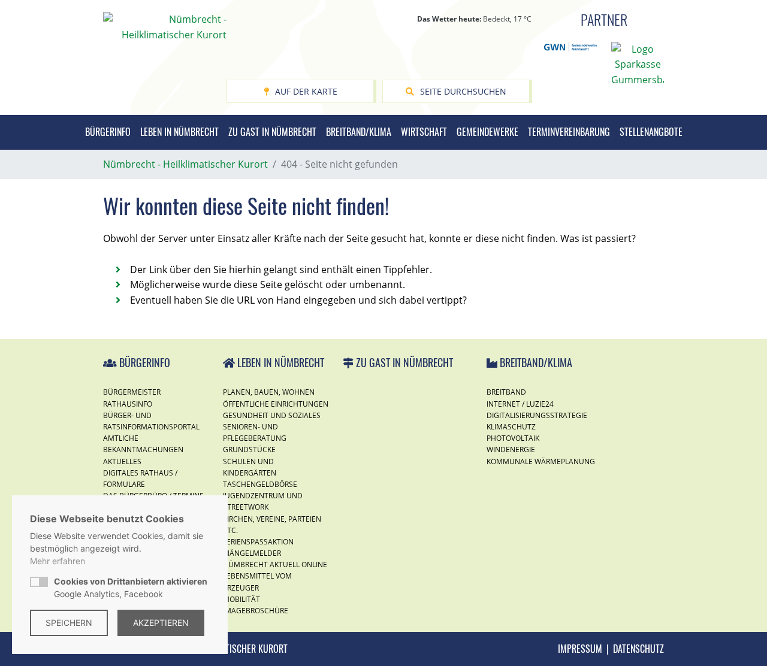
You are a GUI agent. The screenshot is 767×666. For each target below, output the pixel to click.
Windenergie (511, 449)
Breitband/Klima (358, 132)
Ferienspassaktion (258, 542)
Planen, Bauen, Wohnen (269, 392)
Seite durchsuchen (463, 91)
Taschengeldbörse (260, 484)
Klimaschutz (511, 427)
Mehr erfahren (57, 561)
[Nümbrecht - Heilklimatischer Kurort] (165, 26)
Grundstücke (249, 449)
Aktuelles (122, 461)
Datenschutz (638, 648)
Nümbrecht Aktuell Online (275, 564)
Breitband (506, 392)
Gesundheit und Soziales (272, 415)
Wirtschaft (424, 132)
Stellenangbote (651, 132)
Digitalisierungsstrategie (537, 415)
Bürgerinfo (108, 132)
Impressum (580, 648)
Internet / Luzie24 (520, 404)
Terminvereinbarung (569, 132)
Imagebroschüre (255, 611)
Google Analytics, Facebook (130, 587)
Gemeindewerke (487, 132)
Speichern (69, 622)
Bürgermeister (132, 392)
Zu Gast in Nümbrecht (272, 132)
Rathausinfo (127, 404)
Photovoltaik (513, 438)
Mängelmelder (252, 553)
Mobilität (241, 599)
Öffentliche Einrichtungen (275, 404)
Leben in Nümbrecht (179, 132)
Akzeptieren (161, 622)
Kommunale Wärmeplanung (541, 461)
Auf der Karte (306, 91)
